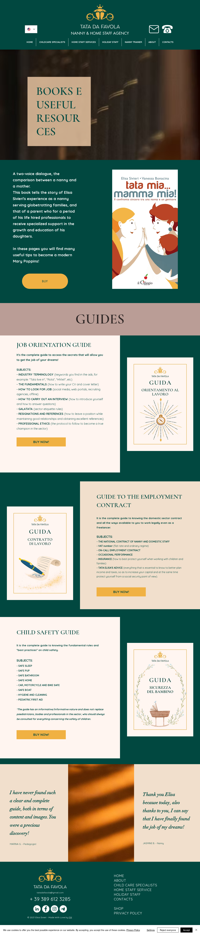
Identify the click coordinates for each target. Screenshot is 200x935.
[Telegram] (63, 909)
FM (70, 917)
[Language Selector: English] (31, 29)
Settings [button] (151, 930)
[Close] (196, 930)
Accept (186, 930)
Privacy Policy (133, 930)
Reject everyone (168, 930)
